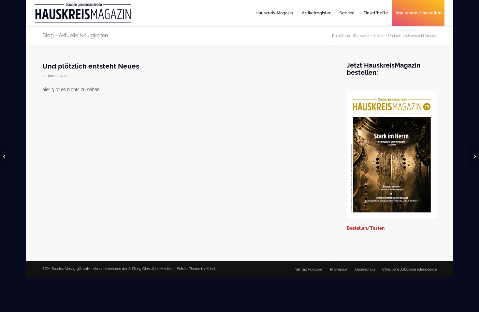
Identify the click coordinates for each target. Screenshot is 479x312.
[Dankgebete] (5, 156)
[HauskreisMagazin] (83, 16)
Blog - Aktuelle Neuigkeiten (75, 35)
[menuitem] (274, 13)
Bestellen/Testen (366, 228)
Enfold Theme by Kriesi (196, 269)
